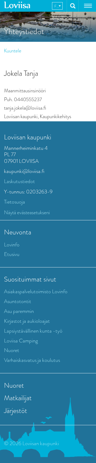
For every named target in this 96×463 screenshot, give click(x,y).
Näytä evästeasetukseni (27, 212)
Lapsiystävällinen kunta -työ (33, 331)
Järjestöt (15, 411)
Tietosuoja (14, 202)
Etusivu (11, 254)
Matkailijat (18, 398)
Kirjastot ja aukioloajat (27, 321)
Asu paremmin (19, 311)
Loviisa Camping (21, 341)
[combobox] (57, 6)
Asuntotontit (17, 301)
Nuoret (11, 350)
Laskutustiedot (19, 181)
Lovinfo (11, 245)
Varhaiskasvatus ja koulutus (32, 360)
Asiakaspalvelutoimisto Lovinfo (35, 291)
